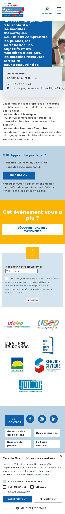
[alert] (32, 483)
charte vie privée (13, 292)
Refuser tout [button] (48, 498)
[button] (32, 508)
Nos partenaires (47, 433)
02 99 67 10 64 (22, 84)
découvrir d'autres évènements (32, 229)
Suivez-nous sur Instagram (42, 419)
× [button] (61, 456)
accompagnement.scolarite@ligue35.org (39, 88)
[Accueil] (13, 10)
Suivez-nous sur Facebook (30, 419)
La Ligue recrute (41, 443)
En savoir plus (42, 474)
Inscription (18, 175)
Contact (14, 422)
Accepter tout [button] (17, 498)
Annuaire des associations (16, 432)
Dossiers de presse (15, 443)
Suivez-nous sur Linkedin (54, 419)
